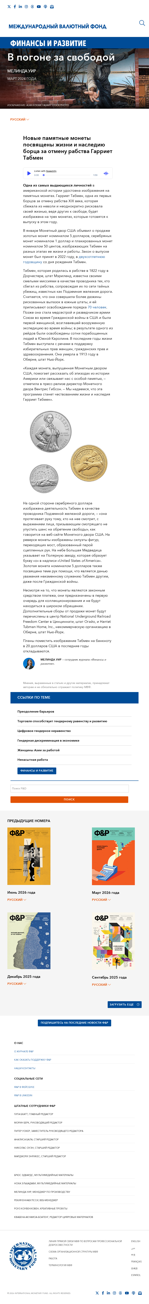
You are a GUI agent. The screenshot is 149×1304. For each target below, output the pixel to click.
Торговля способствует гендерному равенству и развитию (62, 721)
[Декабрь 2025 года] (28, 941)
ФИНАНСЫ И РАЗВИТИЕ (36, 770)
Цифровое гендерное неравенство (44, 731)
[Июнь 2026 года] (28, 856)
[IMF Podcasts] (45, 6)
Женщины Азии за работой (38, 750)
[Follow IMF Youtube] (39, 6)
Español (136, 1275)
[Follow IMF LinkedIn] (20, 6)
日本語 (134, 1268)
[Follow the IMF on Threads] (32, 6)
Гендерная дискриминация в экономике (48, 740)
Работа (53, 1258)
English (135, 1241)
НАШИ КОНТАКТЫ (24, 1068)
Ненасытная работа (32, 759)
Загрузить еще (122, 1004)
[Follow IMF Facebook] (15, 6)
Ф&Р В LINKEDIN (23, 1096)
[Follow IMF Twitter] (9, 6)
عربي (133, 1248)
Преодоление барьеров (35, 711)
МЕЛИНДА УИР (21, 71)
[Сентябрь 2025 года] (113, 941)
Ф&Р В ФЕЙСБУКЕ (24, 1087)
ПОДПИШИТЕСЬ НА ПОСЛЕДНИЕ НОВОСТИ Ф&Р (74, 1023)
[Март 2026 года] (113, 856)
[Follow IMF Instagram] (26, 6)
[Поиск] (142, 23)
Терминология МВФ (60, 1265)
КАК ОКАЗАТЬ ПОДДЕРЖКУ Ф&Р (32, 1060)
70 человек (97, 307)
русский (17, 119)
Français (136, 1262)
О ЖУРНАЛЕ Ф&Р (24, 1052)
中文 (133, 1255)
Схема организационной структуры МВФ (73, 1252)
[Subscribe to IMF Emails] (52, 6)
